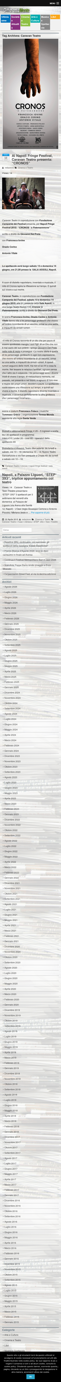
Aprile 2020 (10, 988)
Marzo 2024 (10, 740)
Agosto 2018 (10, 1094)
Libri (53, 16)
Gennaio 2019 (11, 1068)
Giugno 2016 (10, 1232)
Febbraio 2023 (11, 808)
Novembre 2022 (12, 824)
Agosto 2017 (10, 1158)
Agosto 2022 (10, 840)
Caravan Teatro (12, 465)
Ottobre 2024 (10, 703)
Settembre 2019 (12, 1025)
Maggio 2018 (11, 1110)
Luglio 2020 (10, 973)
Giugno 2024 (10, 724)
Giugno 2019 (10, 1041)
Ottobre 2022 (10, 830)
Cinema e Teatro (25, 20)
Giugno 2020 (10, 978)
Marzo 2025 (10, 676)
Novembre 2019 (12, 1015)
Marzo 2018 (10, 1121)
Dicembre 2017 (12, 1137)
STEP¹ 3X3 (39, 521)
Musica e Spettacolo (45, 22)
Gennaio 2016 (11, 1258)
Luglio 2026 (10, 592)
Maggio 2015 (11, 1301)
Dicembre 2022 (12, 819)
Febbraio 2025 (11, 682)
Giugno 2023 (10, 787)
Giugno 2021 (10, 914)
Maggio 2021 (11, 920)
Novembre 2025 (12, 634)
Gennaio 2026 (11, 623)
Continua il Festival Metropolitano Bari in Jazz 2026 (30, 559)
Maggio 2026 (11, 602)
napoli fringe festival (38, 465)
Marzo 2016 (10, 1248)
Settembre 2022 (12, 835)
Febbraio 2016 (11, 1253)
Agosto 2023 (10, 777)
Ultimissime (5, 18)
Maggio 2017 (11, 1174)
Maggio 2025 (11, 666)
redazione (9, 167)
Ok (30, 1377)
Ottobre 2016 (10, 1211)
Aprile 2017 (10, 1179)
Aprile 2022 (10, 861)
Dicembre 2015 (12, 1263)
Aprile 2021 (10, 925)
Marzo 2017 (10, 1184)
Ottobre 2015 (10, 1274)
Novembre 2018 (12, 1078)
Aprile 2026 (10, 608)
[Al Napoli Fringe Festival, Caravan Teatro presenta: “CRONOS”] (30, 95)
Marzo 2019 (10, 1057)
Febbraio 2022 (11, 872)
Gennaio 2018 (11, 1131)
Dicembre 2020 (12, 946)
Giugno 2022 (10, 851)
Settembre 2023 (12, 771)
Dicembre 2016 (12, 1200)
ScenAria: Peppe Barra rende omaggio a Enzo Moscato (27, 567)
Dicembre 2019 (12, 1010)
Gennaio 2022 (11, 877)
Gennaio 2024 (11, 750)
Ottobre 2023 (10, 766)
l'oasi (20, 521)
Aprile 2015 (10, 1306)
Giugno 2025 (10, 660)
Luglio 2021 (10, 909)
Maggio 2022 (11, 856)
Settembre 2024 (12, 708)
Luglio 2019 (10, 1036)
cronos (24, 465)
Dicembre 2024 (12, 692)
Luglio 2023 (10, 782)
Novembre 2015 (12, 1269)
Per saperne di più (40, 512)
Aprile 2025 (10, 671)
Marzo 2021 (10, 930)
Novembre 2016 (12, 1205)
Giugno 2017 (10, 1168)
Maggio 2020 (11, 983)
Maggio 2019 (11, 1047)
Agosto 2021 (10, 904)
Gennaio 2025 (11, 687)
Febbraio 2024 (11, 745)
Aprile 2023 (10, 798)
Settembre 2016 (12, 1216)
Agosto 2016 (10, 1221)
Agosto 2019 (10, 1031)
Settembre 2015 (12, 1279)
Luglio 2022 (10, 846)
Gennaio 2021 (11, 941)
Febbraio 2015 (11, 1316)
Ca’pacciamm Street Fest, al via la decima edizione (30, 574)
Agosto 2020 (10, 967)
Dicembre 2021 (12, 883)
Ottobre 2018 (10, 1084)
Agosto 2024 (10, 713)
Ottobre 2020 (10, 957)
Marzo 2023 (10, 803)
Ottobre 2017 (10, 1147)
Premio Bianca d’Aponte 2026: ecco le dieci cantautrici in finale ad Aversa (25, 552)
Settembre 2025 (12, 645)
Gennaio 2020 (11, 1004)
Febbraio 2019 (11, 1063)
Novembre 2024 (12, 697)
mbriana (28, 521)
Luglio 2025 (10, 655)
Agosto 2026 (10, 586)
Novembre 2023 (12, 761)
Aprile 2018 (10, 1115)
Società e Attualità (15, 22)
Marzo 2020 (10, 994)
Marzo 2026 (10, 613)
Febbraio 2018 (11, 1126)
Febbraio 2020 (11, 999)
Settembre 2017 (12, 1152)
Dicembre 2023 (12, 756)
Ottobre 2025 (10, 639)
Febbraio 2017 (11, 1189)
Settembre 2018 (12, 1089)
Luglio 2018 (10, 1100)
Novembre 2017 (12, 1142)
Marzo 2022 (10, 867)
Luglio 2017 (10, 1163)
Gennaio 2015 (11, 1322)
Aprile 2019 (10, 1052)
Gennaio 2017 (11, 1195)
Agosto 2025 (10, 650)
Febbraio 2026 (11, 618)
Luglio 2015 (10, 1290)
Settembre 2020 (12, 962)
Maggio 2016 (11, 1237)
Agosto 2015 (10, 1285)
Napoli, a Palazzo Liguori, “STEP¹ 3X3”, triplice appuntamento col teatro (29, 478)
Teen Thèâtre (51, 521)
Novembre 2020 (12, 951)
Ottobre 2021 (10, 893)
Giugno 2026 (10, 597)
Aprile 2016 (10, 1242)
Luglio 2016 (10, 1226)
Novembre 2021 (12, 888)
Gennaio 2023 (11, 814)
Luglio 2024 (10, 719)
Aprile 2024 (10, 734)
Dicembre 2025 (12, 629)
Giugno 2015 (10, 1295)
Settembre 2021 (12, 898)
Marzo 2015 (10, 1311)
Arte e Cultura (35, 18)
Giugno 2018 (10, 1105)
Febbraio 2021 (11, 936)
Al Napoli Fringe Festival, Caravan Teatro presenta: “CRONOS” (32, 159)
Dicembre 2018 (12, 1073)
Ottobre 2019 (10, 1020)
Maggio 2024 (11, 729)
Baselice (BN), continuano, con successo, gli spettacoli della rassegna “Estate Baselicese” (26, 543)
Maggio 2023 (11, 793)
